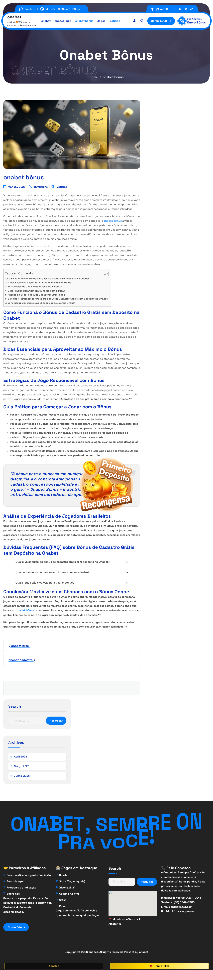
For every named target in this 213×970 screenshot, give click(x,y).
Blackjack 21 (67, 887)
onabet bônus (84, 21)
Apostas (53, 966)
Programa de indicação (21, 887)
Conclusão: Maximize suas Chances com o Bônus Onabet (41, 302)
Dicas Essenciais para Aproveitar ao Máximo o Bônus (39, 282)
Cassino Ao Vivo (69, 893)
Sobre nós (13, 893)
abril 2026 (20, 756)
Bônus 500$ (159, 21)
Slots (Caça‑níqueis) (72, 881)
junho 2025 (22, 775)
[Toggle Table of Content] (104, 274)
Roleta (63, 875)
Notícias (114, 21)
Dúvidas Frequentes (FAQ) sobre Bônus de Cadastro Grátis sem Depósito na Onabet (57, 298)
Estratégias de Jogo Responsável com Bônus (35, 286)
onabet (46, 21)
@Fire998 (161, 9)
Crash (63, 900)
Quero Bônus (196, 22)
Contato (30, 9)
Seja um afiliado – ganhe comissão (29, 875)
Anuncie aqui (15, 881)
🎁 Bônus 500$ (159, 966)
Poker (63, 906)
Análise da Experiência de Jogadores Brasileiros (36, 294)
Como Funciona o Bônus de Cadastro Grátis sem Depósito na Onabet (48, 278)
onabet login (63, 21)
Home (94, 77)
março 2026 (22, 766)
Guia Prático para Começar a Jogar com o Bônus (37, 290)
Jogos (101, 21)
